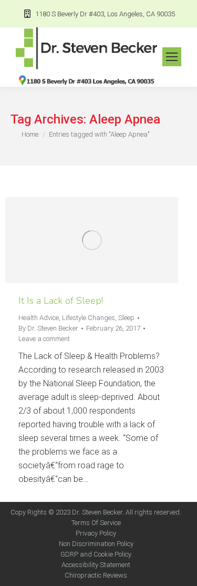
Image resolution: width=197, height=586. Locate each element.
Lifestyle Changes (88, 318)
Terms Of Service (96, 523)
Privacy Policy (96, 533)
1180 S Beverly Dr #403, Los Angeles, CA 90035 (105, 14)
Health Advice (38, 318)
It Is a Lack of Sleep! (60, 300)
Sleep (126, 318)
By (48, 328)
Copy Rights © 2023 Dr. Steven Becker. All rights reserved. (96, 512)
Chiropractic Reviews (96, 575)
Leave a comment (44, 339)
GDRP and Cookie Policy (95, 554)
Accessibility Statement (95, 565)
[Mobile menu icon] (171, 56)
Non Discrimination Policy (96, 544)
